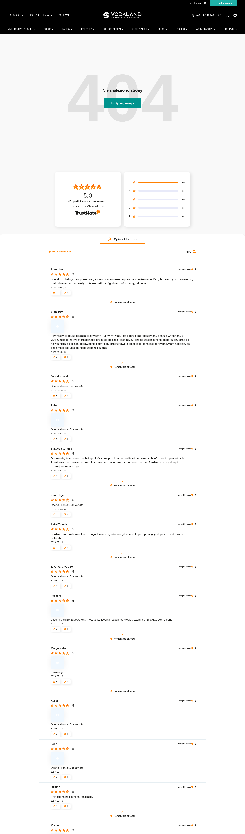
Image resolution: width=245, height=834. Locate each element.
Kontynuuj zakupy (122, 103)
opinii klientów (87, 201)
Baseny (66, 29)
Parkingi (181, 29)
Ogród (48, 29)
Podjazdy (86, 29)
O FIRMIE (65, 15)
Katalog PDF (201, 3)
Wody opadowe (205, 29)
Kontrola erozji (112, 29)
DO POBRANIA (39, 15)
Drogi (162, 29)
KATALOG (14, 15)
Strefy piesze (140, 29)
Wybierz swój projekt (20, 29)
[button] (110, 239)
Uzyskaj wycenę (225, 3)
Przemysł (229, 29)
